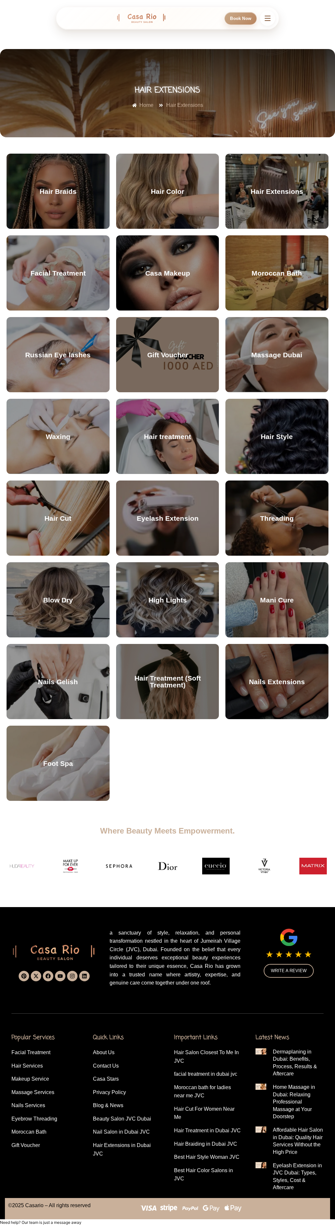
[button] (287, 1217)
